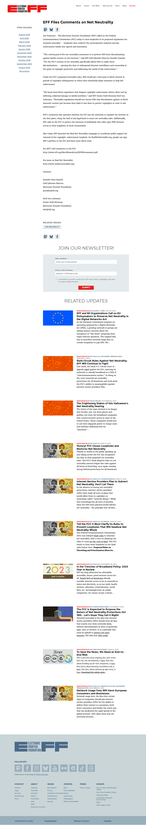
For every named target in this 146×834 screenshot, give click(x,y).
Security (17, 793)
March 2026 (24, 42)
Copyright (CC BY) (24, 821)
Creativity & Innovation (55, 793)
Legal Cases (68, 796)
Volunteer (34, 790)
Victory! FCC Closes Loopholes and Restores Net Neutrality (98, 447)
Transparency (52, 796)
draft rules (99, 536)
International (52, 798)
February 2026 (24, 46)
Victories (34, 793)
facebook (27, 768)
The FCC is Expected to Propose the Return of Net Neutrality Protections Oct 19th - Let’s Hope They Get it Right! (101, 612)
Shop (125, 6)
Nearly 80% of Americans (91, 578)
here (103, 660)
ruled (86, 369)
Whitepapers (68, 798)
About (78, 6)
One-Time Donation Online (106, 792)
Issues (86, 6)
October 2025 (24, 60)
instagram (36, 768)
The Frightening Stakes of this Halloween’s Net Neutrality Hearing (102, 405)
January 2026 (24, 49)
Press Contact (85, 787)
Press (17, 798)
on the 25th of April (98, 541)
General (17, 787)
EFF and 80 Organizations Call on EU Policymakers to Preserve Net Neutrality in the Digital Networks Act (102, 316)
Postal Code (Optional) (64, 270)
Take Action (107, 6)
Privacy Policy (81, 821)
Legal (16, 790)
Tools (117, 6)
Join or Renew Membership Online (106, 788)
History (33, 796)
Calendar (34, 787)
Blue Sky (45, 768)
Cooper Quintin (108, 479)
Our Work (96, 6)
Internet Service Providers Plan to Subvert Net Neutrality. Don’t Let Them (102, 483)
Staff (32, 804)
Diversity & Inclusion (38, 807)
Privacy (49, 790)
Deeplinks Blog (83, 311)
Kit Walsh (97, 401)
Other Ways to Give (103, 805)
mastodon (18, 768)
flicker (64, 768)
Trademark (50, 821)
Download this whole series (93, 672)
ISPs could (103, 635)
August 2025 (24, 68)
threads (91, 768)
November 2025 (24, 57)
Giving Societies (102, 795)
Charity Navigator (42, 774)
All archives (24, 71)
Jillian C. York (99, 311)
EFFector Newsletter (71, 801)
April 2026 (24, 38)
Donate (132, 6)
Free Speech (52, 787)
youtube (54, 768)
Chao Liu (96, 356)
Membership (19, 796)
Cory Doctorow (100, 649)
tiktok (82, 768)
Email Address (61, 258)
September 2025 (24, 64)
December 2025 (24, 53)
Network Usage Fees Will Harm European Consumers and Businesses (102, 692)
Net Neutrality (52, 227)
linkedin (73, 768)
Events (66, 793)
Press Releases (24, 27)
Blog (65, 787)
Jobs (32, 801)
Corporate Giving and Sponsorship (104, 798)
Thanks (107, 821)
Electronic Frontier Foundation (27, 10)
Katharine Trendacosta (111, 356)
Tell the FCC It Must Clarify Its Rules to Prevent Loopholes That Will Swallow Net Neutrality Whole (102, 527)
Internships (35, 798)
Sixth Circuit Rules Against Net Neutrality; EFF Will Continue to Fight (102, 362)
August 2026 (24, 35)
